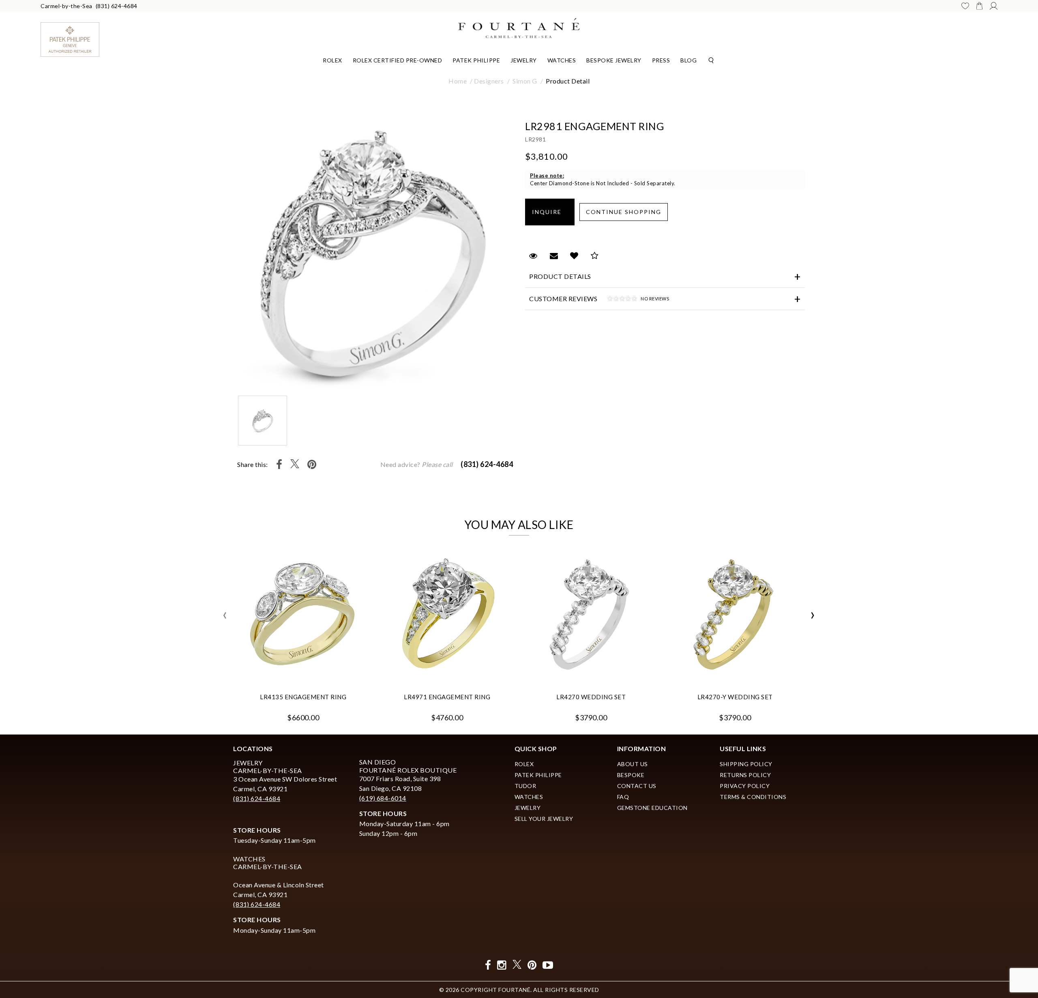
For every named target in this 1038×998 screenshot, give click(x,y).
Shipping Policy (746, 763)
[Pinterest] (312, 464)
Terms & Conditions (753, 796)
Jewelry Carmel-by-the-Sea (267, 766)
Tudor (525, 785)
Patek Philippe (476, 60)
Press (661, 60)
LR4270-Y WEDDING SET (735, 696)
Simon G (525, 81)
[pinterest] (532, 965)
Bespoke (631, 774)
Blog (688, 60)
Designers (489, 81)
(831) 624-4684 (116, 5)
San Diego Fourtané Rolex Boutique (408, 765)
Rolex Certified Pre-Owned (397, 60)
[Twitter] (294, 464)
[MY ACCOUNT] (993, 6)
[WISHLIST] (965, 6)
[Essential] (589, 503)
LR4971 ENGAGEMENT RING (447, 696)
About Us (632, 763)
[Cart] (979, 5)
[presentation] (225, 615)
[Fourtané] (519, 27)
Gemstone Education (652, 807)
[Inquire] (550, 212)
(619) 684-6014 (382, 798)
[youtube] (548, 965)
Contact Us (636, 785)
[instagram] (501, 965)
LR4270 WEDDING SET (591, 696)
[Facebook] (279, 464)
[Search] (711, 60)
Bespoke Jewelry (613, 60)
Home (457, 81)
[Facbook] (488, 965)
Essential (449, 503)
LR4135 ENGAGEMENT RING (303, 696)
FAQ (623, 796)
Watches (561, 60)
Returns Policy (745, 774)
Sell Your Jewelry (544, 818)
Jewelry (523, 60)
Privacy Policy (745, 785)
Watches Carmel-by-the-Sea (267, 862)
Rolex (332, 60)
